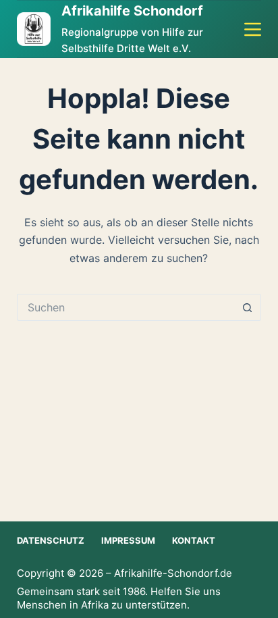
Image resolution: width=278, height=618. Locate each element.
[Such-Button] (247, 307)
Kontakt (193, 540)
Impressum (128, 540)
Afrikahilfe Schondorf (132, 11)
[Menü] (252, 29)
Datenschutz (50, 540)
